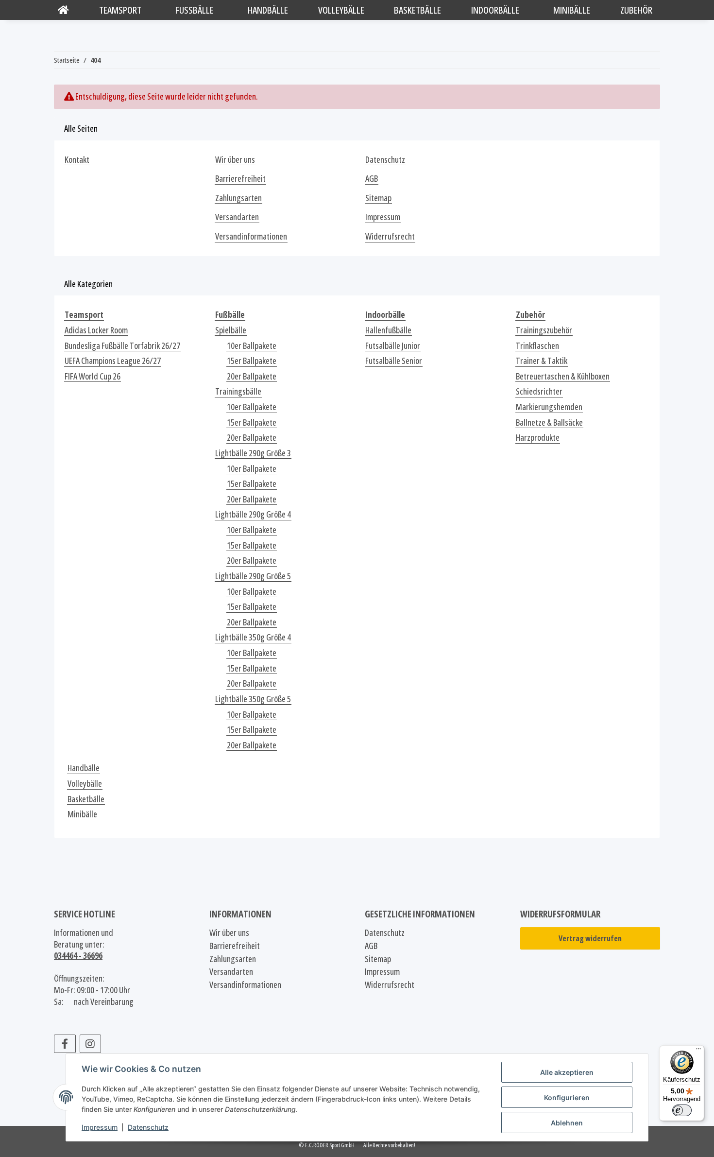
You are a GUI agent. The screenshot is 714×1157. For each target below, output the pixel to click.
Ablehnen (567, 1123)
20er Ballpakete (251, 376)
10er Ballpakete (251, 345)
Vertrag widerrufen (590, 938)
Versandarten (237, 217)
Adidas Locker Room (96, 330)
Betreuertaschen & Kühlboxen (563, 376)
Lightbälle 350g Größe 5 (253, 699)
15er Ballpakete (251, 360)
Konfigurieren (567, 1097)
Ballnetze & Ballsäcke (549, 422)
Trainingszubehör (544, 330)
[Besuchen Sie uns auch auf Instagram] (91, 1044)
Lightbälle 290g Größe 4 (253, 514)
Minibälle (82, 814)
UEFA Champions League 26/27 (113, 360)
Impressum (100, 1127)
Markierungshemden (549, 407)
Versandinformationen (251, 236)
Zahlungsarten (238, 198)
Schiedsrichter (539, 391)
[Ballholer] (63, 10)
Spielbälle (230, 330)
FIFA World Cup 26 (92, 376)
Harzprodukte (538, 437)
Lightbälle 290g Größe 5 (253, 576)
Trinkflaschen (537, 345)
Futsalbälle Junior (392, 345)
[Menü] (698, 1051)
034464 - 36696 (78, 955)
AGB (371, 178)
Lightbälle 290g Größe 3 (253, 453)
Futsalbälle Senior (393, 360)
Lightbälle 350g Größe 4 (253, 637)
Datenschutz (148, 1127)
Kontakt (77, 159)
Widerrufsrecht (390, 236)
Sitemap (378, 198)
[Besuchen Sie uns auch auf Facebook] (65, 1044)
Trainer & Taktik (541, 360)
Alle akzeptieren (567, 1072)
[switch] (682, 1110)
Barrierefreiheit (240, 178)
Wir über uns (235, 159)
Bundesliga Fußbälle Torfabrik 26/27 (122, 345)
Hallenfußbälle (388, 330)
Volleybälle (85, 783)
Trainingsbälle (238, 391)
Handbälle (84, 768)
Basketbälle (86, 799)
